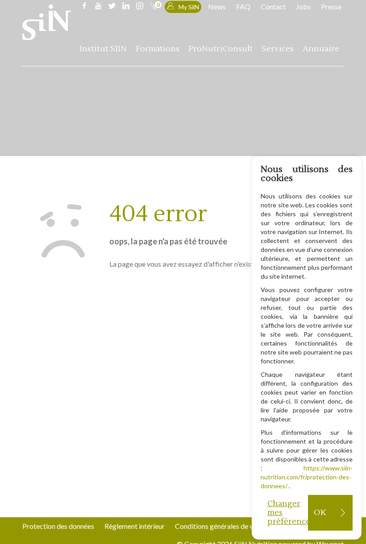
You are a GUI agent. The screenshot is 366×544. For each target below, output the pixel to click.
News (217, 6)
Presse (331, 6)
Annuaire (321, 49)
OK (320, 512)
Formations (157, 49)
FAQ (243, 6)
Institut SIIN (103, 49)
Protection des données (58, 526)
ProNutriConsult (220, 49)
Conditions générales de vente (220, 526)
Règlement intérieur (134, 526)
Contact (273, 6)
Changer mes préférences (287, 513)
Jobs (303, 6)
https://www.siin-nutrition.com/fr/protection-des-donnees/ (307, 477)
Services (278, 49)
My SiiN (189, 7)
